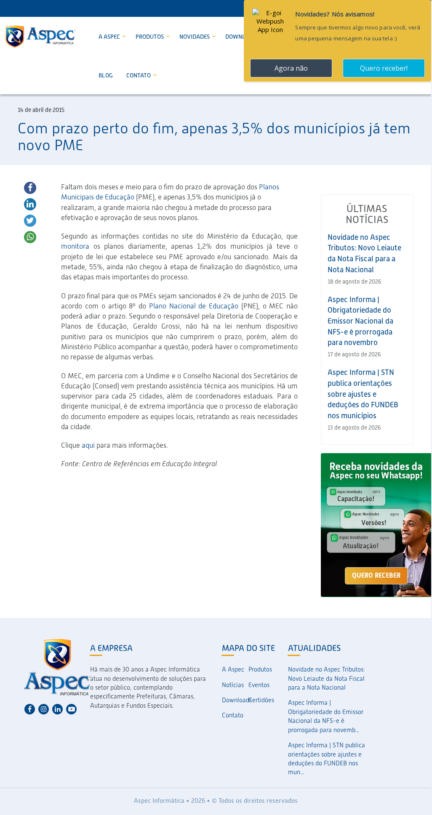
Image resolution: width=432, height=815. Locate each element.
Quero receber (376, 575)
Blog (106, 75)
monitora (75, 246)
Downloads (235, 700)
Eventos (258, 685)
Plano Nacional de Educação (193, 306)
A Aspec (110, 36)
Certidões (261, 700)
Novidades (195, 36)
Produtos (150, 36)
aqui (88, 445)
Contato (139, 75)
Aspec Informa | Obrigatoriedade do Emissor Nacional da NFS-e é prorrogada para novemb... (325, 716)
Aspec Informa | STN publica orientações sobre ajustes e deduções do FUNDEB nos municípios (363, 394)
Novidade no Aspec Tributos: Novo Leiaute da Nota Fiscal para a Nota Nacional (326, 678)
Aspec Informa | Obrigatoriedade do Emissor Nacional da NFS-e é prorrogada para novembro (360, 321)
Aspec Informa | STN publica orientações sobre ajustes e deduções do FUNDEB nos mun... (326, 758)
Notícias (233, 685)
